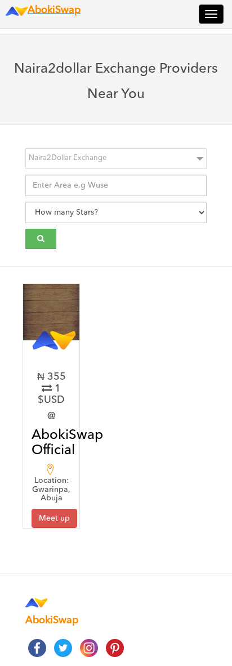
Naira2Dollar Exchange (67, 158)
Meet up (54, 518)
